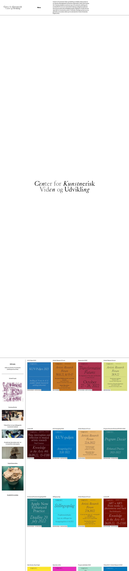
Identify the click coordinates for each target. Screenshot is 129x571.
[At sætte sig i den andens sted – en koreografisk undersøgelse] (13, 450)
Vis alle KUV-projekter (12, 495)
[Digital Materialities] (13, 477)
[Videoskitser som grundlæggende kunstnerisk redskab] (13, 431)
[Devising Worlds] (13, 413)
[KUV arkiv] (13, 367)
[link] (39, 376)
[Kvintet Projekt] (13, 390)
